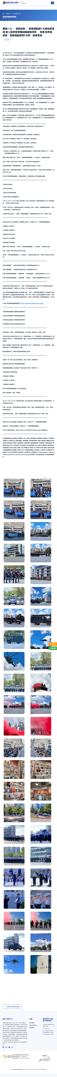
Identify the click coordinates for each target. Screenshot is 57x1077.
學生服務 (31, 1023)
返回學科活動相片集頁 (13, 1007)
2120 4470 (46, 1028)
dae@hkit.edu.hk (49, 1034)
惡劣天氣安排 (33, 1025)
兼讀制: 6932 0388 (48, 1032)
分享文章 (7, 39)
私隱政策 (40, 1069)
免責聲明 (44, 1069)
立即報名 (54, 644)
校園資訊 (8, 13)
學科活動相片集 (16, 13)
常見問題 (31, 1027)
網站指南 (35, 1069)
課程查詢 (54, 648)
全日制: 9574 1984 (48, 1031)
